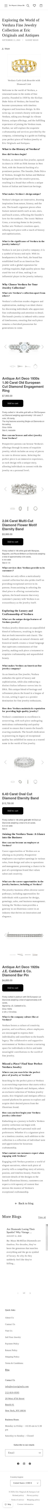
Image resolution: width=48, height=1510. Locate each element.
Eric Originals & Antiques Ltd (27, 1492)
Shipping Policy (12, 1357)
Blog (7, 1370)
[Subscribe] (39, 1452)
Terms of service (17, 1500)
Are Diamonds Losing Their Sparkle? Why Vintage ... (21, 1230)
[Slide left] (18, 1293)
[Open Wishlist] (34, 5)
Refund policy (18, 1495)
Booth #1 (9, 1404)
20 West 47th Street (14, 1398)
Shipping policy (33, 1500)
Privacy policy (32, 1495)
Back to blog (26, 1203)
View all (42, 1217)
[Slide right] (30, 1293)
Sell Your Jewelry (13, 1337)
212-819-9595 (12, 1392)
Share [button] (7, 49)
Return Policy (11, 1350)
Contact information (25, 1504)
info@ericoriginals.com (17, 1386)
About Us (9, 1318)
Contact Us (10, 1324)
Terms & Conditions (14, 1363)
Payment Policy (12, 1344)
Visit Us (8, 1331)
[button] (6, 5)
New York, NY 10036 (15, 1410)
